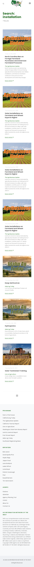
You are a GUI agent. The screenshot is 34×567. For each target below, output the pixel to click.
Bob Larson (6, 452)
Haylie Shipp (6, 458)
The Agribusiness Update (10, 421)
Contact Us (6, 506)
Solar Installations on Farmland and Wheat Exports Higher (14, 115)
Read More (9, 81)
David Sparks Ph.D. (8, 455)
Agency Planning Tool (9, 497)
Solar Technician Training (16, 371)
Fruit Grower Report (9, 435)
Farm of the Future (9, 415)
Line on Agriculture (8, 426)
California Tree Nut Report (11, 424)
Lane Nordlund (7, 463)
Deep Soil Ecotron (12, 283)
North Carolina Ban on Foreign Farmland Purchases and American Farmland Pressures (15, 59)
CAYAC (5, 500)
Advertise (6, 494)
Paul (4, 475)
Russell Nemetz (7, 478)
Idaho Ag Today (8, 438)
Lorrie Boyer (6, 469)
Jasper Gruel (7, 460)
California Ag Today (9, 418)
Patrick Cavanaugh (9, 472)
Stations (5, 491)
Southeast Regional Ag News (12, 441)
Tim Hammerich (8, 481)
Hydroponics (10, 326)
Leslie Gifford (7, 466)
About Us (5, 503)
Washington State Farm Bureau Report (15, 429)
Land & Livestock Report (10, 432)
